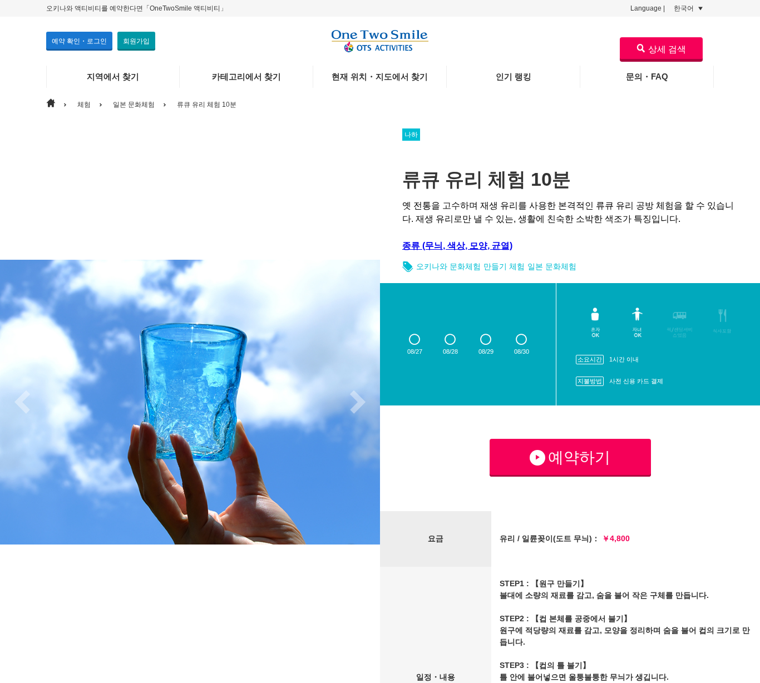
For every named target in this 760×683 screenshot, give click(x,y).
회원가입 (136, 41)
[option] (190, 402)
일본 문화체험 (134, 104)
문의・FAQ (647, 76)
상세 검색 (667, 49)
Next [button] (357, 402)
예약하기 (579, 457)
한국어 (684, 8)
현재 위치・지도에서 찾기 (380, 76)
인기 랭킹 (513, 76)
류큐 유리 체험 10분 (206, 104)
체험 (84, 104)
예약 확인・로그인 (79, 41)
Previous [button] (22, 402)
